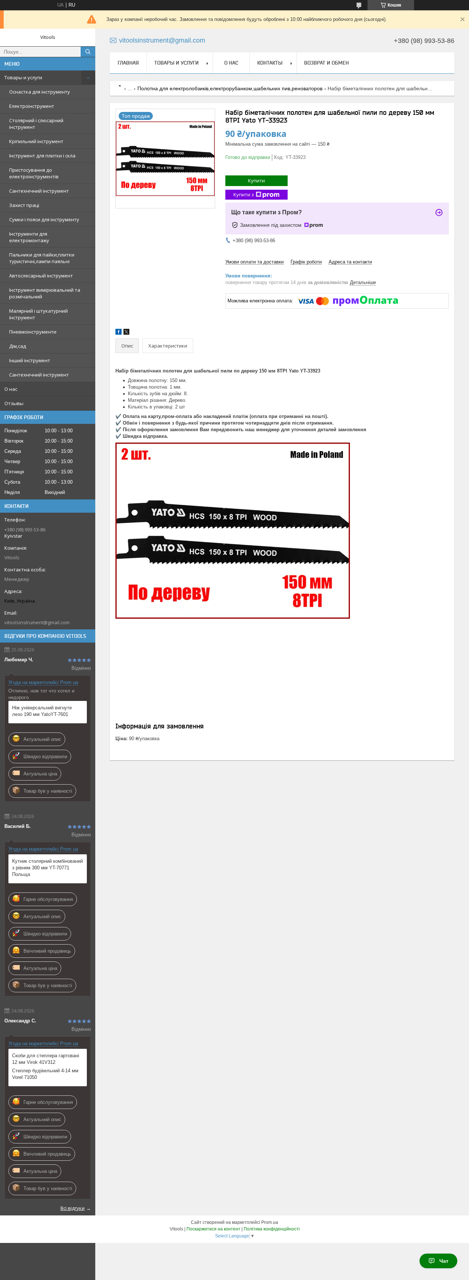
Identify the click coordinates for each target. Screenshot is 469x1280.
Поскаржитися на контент (213, 1229)
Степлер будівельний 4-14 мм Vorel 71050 (45, 1074)
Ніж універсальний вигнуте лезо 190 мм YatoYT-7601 (42, 711)
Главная (128, 63)
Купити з (243, 194)
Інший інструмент (29, 360)
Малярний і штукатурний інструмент (38, 314)
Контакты (269, 63)
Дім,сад (17, 346)
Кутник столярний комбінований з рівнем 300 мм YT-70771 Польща (47, 867)
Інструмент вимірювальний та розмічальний (44, 293)
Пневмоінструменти (32, 331)
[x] (126, 333)
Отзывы (13, 403)
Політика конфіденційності (272, 1229)
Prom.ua (269, 1222)
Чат (443, 1261)
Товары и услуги (23, 77)
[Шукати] (88, 51)
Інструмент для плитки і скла (42, 155)
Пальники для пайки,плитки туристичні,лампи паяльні (41, 258)
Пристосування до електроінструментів (34, 173)
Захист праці (24, 205)
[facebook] (118, 333)
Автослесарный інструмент (41, 275)
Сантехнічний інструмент (39, 191)
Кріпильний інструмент (36, 141)
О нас (10, 389)
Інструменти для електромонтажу (29, 237)
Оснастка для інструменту (39, 91)
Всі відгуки (72, 1208)
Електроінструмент (31, 106)
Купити (256, 180)
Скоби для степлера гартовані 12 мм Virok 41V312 (45, 1059)
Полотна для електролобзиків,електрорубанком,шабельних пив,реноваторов (229, 88)
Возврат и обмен (326, 63)
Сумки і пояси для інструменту (44, 219)
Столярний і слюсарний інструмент (36, 123)
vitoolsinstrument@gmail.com (37, 622)
